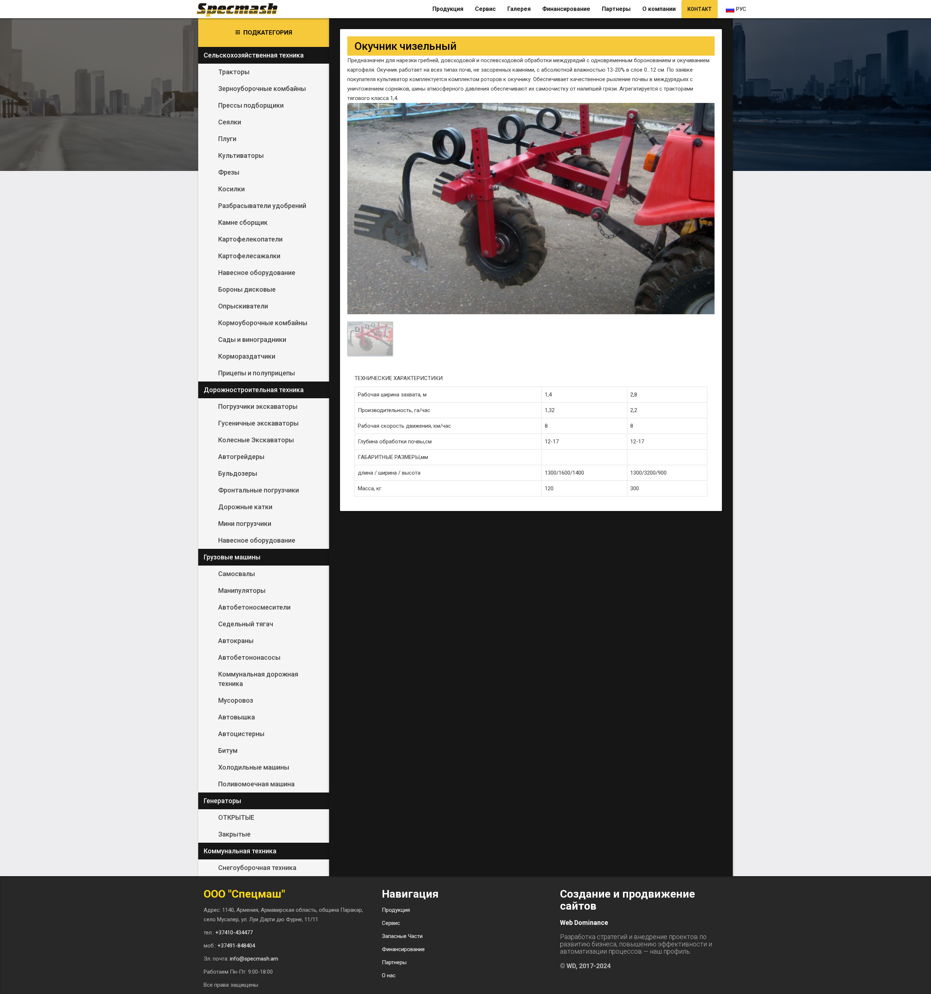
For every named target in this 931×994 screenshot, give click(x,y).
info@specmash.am (254, 958)
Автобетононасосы (249, 657)
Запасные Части (402, 936)
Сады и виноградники (252, 339)
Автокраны (235, 640)
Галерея (519, 8)
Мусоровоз (235, 700)
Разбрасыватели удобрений (262, 205)
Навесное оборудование (256, 272)
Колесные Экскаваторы (256, 440)
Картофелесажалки (249, 256)
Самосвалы (236, 574)
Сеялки (229, 122)
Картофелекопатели (250, 239)
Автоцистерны (241, 734)
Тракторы (233, 72)
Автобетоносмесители (254, 607)
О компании (659, 8)
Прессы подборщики (251, 105)
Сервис (485, 8)
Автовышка (236, 717)
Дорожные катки (245, 507)
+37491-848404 (236, 945)
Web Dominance (584, 922)
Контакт (699, 9)
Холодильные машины (253, 767)
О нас (389, 975)
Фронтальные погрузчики (258, 490)
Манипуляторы (241, 590)
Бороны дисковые (247, 289)
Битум (227, 750)
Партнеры (616, 8)
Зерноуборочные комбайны (262, 88)
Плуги (227, 139)
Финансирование (566, 8)
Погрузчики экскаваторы (257, 406)
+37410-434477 (234, 932)
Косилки (231, 189)
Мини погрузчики (244, 523)
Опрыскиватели (243, 306)
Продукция (447, 8)
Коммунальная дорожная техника (258, 678)
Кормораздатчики (246, 356)
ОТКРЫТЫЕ (236, 817)
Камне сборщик (243, 222)
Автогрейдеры (241, 456)
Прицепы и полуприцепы (256, 373)
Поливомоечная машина (256, 784)
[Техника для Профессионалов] (240, 9)
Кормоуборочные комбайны (262, 323)
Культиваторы (241, 155)
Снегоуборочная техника (257, 867)
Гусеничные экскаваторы (258, 423)
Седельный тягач (245, 624)
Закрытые (234, 834)
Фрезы (228, 172)
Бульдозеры (237, 473)
